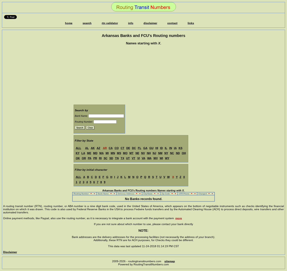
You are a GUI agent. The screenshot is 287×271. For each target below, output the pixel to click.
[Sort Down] (90, 194)
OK (78, 158)
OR (84, 158)
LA (83, 153)
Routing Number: (84, 121)
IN (170, 148)
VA (143, 158)
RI (100, 158)
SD (111, 158)
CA (111, 148)
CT (122, 148)
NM (160, 153)
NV (143, 153)
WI (161, 158)
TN (117, 158)
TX (122, 158)
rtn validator (110, 23)
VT (133, 158)
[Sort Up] (94, 194)
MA (101, 153)
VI (138, 158)
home (68, 23)
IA (175, 148)
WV (155, 158)
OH (184, 153)
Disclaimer (10, 252)
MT (131, 153)
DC (134, 148)
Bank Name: (81, 116)
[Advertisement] (143, 75)
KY (77, 153)
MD (95, 153)
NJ (154, 153)
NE (137, 153)
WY (167, 158)
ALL (78, 148)
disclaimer (150, 23)
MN (113, 153)
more (178, 218)
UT (128, 158)
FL (139, 148)
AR (105, 148)
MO (125, 153)
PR (95, 158)
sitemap (169, 261)
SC (105, 158)
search (87, 23)
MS (119, 153)
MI (107, 153)
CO (117, 148)
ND (178, 153)
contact (172, 23)
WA (149, 158)
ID (161, 148)
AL (87, 148)
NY (166, 153)
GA (145, 148)
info (130, 23)
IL (166, 148)
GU (151, 148)
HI (156, 148)
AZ (98, 148)
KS (180, 148)
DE (128, 148)
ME (89, 153)
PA (89, 158)
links (191, 23)
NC (172, 153)
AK (93, 148)
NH (149, 153)
